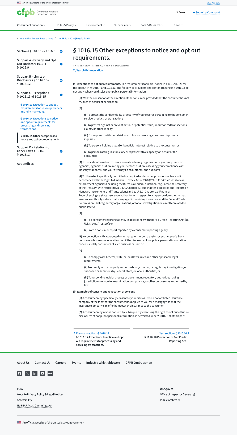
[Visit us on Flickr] (50, 373)
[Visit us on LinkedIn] (34, 373)
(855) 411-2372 (213, 2)
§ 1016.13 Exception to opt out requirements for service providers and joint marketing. (41, 108)
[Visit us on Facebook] (19, 373)
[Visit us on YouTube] (42, 373)
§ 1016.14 (92, 333)
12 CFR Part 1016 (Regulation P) (74, 38)
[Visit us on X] (27, 373)
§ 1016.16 (173, 333)
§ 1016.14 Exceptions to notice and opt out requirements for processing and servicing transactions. (39, 124)
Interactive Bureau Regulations (36, 38)
